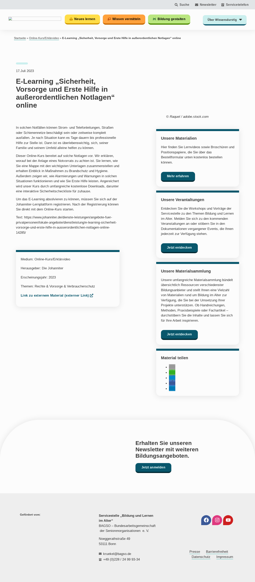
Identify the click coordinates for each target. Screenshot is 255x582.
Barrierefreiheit (217, 552)
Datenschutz (201, 557)
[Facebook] (206, 520)
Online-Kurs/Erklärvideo (44, 38)
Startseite (20, 38)
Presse (194, 552)
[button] (172, 367)
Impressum (224, 557)
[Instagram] (217, 520)
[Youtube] (228, 520)
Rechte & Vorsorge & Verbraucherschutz (65, 286)
